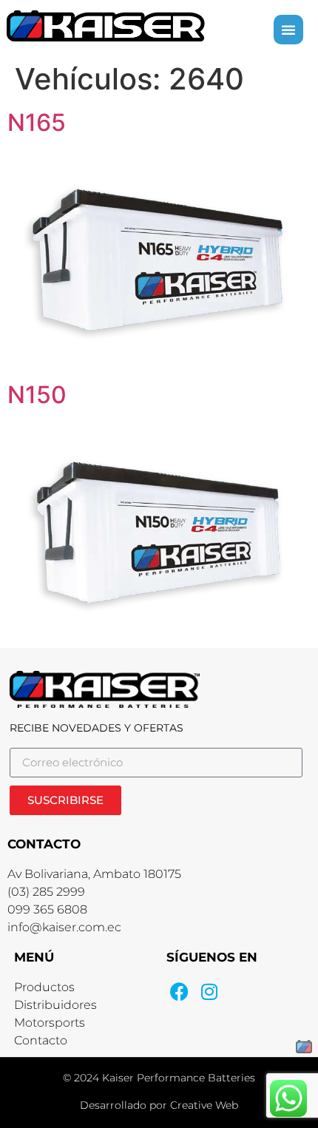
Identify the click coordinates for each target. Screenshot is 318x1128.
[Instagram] (209, 991)
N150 (37, 394)
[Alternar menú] (288, 29)
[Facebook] (179, 991)
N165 (36, 122)
